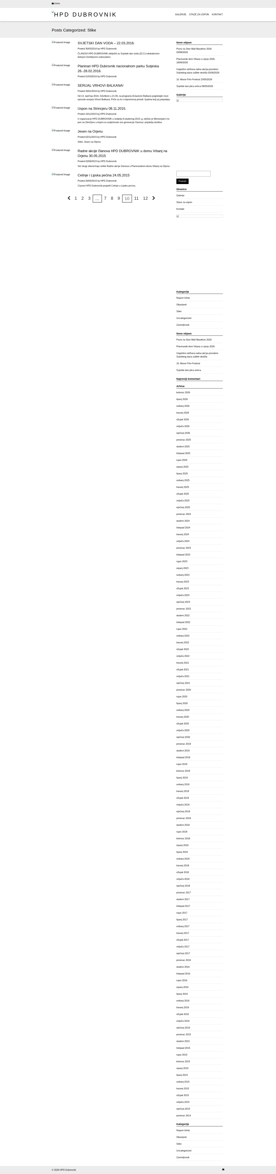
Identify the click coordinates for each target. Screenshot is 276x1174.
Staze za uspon (199, 14)
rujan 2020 (181, 696)
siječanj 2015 (183, 1109)
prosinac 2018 (183, 818)
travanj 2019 (182, 791)
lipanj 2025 (182, 473)
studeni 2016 (183, 967)
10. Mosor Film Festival (188, 79)
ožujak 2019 (182, 798)
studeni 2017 (183, 899)
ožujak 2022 (182, 649)
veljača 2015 (182, 1102)
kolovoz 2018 (183, 838)
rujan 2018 (181, 831)
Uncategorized (183, 318)
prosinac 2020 (183, 690)
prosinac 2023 (183, 548)
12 (145, 198)
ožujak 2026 (182, 419)
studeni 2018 (183, 825)
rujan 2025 (181, 460)
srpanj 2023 (182, 568)
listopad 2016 (183, 973)
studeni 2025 (183, 446)
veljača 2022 (182, 656)
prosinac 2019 (183, 744)
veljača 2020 (182, 730)
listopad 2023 (183, 554)
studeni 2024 (183, 521)
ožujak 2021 (182, 669)
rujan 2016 (181, 980)
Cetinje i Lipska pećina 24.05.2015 (104, 175)
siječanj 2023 (183, 602)
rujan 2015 (181, 1055)
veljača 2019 (182, 804)
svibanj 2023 (182, 575)
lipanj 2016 (182, 994)
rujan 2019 (181, 764)
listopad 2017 (183, 906)
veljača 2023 (182, 595)
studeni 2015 (183, 1041)
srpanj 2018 (182, 845)
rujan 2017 (181, 913)
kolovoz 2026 (183, 392)
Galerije (180, 14)
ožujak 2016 (182, 1014)
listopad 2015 (183, 1048)
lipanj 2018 (182, 852)
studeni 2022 (183, 615)
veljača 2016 (182, 1021)
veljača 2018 (182, 879)
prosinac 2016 (183, 960)
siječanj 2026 (183, 433)
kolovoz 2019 (183, 771)
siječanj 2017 (183, 953)
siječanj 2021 (183, 683)
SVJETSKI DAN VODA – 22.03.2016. (106, 43)
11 (136, 198)
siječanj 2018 (183, 886)
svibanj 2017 (182, 926)
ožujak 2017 (182, 940)
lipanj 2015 (182, 1075)
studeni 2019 (183, 750)
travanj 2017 (182, 933)
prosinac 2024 (183, 514)
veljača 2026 (182, 426)
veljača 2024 (182, 541)
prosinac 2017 (183, 892)
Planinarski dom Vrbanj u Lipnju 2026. (195, 59)
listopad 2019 (183, 757)
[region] (199, 135)
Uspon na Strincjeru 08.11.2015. (102, 108)
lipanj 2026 (182, 399)
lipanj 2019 (182, 777)
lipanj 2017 (182, 919)
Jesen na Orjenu (90, 131)
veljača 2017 (182, 946)
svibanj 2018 (182, 859)
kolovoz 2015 (183, 1061)
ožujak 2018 (182, 872)
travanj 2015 (182, 1088)
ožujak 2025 (182, 494)
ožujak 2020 (182, 723)
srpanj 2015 (182, 1068)
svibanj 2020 (182, 710)
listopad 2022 (183, 622)
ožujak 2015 (182, 1095)
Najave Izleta (183, 298)
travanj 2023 (182, 581)
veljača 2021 (182, 676)
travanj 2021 (182, 663)
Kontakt (217, 14)
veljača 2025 (182, 500)
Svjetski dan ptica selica (188, 86)
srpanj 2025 (182, 467)
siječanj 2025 (183, 507)
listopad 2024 (183, 527)
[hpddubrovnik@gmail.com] (223, 1169)
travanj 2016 (182, 1007)
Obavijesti (181, 304)
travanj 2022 (182, 642)
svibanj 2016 (182, 1000)
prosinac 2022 (183, 608)
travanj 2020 (182, 717)
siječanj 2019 (183, 811)
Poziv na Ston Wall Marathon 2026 (194, 49)
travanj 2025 (182, 487)
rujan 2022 (181, 629)
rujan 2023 (181, 561)
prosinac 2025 (183, 440)
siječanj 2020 (183, 737)
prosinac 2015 (183, 1034)
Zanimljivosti (182, 325)
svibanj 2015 (182, 1082)
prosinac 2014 (183, 1115)
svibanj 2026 (182, 406)
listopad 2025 (183, 453)
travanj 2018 (182, 865)
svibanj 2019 (182, 784)
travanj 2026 (182, 413)
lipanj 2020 (182, 703)
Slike (179, 311)
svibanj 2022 (182, 636)
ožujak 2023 (182, 588)
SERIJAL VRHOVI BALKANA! (100, 85)
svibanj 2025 (182, 480)
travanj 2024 (182, 534)
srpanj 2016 (182, 987)
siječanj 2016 (183, 1027)
